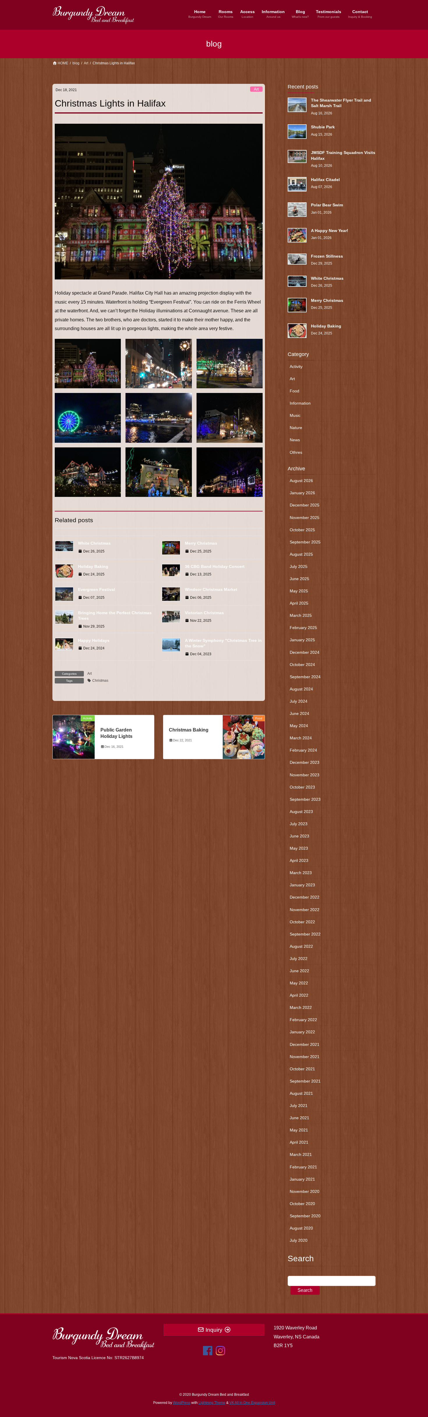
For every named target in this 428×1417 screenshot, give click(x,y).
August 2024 (301, 689)
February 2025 (303, 627)
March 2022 (301, 1007)
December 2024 (304, 652)
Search (305, 1290)
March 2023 (301, 872)
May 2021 (299, 1130)
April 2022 (299, 995)
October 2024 (302, 664)
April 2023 (299, 860)
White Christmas (94, 543)
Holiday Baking (93, 566)
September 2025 (305, 542)
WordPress (181, 1403)
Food (294, 391)
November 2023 (304, 775)
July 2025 (298, 566)
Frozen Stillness (327, 256)
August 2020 (301, 1228)
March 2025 (301, 615)
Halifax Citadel (325, 179)
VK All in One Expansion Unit (252, 1403)
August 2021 (301, 1093)
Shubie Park (323, 127)
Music (295, 415)
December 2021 (304, 1044)
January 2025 (302, 639)
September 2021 (305, 1081)
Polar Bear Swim (327, 205)
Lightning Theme (212, 1403)
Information (300, 403)
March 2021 (301, 1154)
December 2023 (304, 762)
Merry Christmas (201, 543)
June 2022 (299, 970)
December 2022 (304, 897)
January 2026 (302, 492)
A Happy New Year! (329, 230)
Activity (296, 366)
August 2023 (301, 811)
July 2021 (298, 1105)
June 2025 (299, 578)
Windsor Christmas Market (211, 589)
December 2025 (304, 505)
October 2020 (302, 1203)
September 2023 (305, 799)
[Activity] (74, 736)
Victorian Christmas (204, 612)
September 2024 (305, 676)
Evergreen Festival (96, 589)
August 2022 (301, 946)
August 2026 (301, 480)
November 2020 (304, 1191)
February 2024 (303, 750)
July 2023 (298, 823)
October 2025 (302, 529)
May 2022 (299, 983)
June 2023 (299, 836)
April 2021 (299, 1142)
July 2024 (298, 701)
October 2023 (302, 787)
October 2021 (302, 1069)
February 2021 (303, 1167)
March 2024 (301, 738)
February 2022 (303, 1019)
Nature (296, 427)
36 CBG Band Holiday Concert (215, 566)
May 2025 (299, 591)
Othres (296, 452)
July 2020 (298, 1240)
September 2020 (305, 1216)
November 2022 (304, 909)
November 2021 (304, 1056)
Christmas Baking (188, 729)
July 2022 (298, 958)
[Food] (244, 736)
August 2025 (301, 554)
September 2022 (305, 934)
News (295, 440)
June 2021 (299, 1117)
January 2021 (302, 1179)
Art (256, 89)
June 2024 (299, 713)
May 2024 (299, 725)
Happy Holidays (93, 640)
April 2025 (299, 603)
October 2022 (302, 922)
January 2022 (302, 1032)
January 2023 (302, 885)
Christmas (100, 681)
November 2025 (304, 517)
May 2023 (299, 848)
